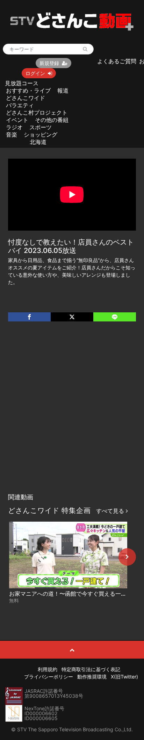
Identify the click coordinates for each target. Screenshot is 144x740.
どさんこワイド (25, 97)
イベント (17, 119)
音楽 (11, 134)
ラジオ (14, 127)
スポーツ (40, 127)
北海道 (38, 141)
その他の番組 (52, 119)
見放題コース (21, 83)
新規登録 (49, 63)
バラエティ (20, 105)
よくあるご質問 (116, 61)
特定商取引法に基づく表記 (91, 669)
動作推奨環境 (92, 677)
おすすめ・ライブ (28, 90)
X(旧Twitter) (124, 677)
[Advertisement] (72, 414)
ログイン (35, 73)
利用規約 (47, 669)
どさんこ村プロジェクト (36, 112)
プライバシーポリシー (48, 677)
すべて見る (111, 511)
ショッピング (40, 134)
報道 (63, 90)
